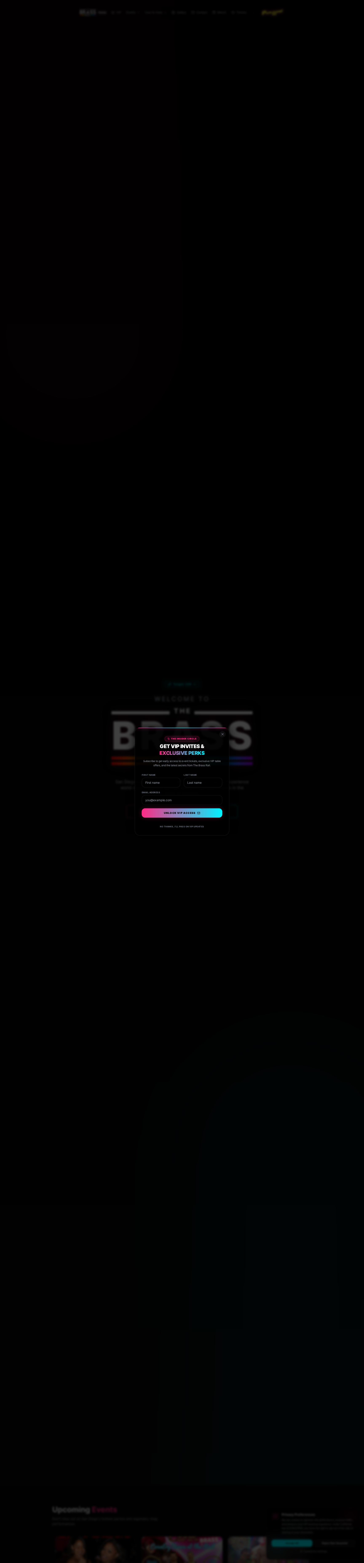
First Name (149, 775)
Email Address (151, 792)
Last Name (190, 775)
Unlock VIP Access (179, 812)
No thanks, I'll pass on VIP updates (182, 826)
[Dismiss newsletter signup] (222, 734)
